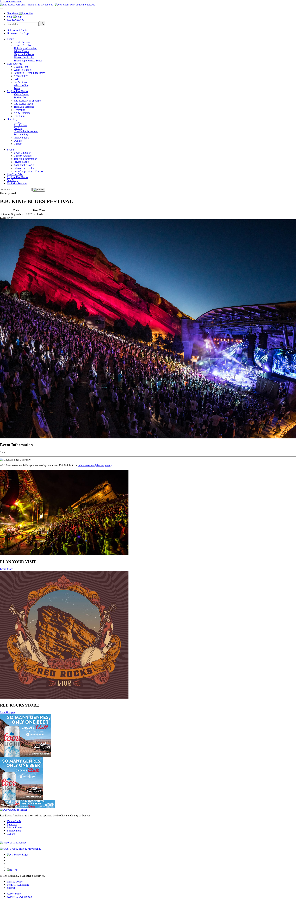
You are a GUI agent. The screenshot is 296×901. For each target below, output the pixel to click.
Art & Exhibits (22, 112)
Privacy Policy (15, 881)
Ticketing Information (25, 48)
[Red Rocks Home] (148, 4)
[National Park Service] (13, 842)
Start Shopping (8, 712)
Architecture (20, 125)
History (18, 122)
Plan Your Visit (15, 63)
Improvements (21, 137)
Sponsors (12, 824)
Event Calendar (22, 42)
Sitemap (11, 887)
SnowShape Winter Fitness (28, 171)
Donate (18, 140)
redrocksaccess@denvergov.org (95, 465)
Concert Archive (23, 45)
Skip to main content (11, 1)
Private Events (21, 51)
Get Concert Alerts (17, 30)
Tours (17, 88)
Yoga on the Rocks (24, 54)
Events (10, 38)
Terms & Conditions (18, 884)
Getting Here (21, 66)
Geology (18, 128)
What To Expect (22, 69)
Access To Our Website (19, 896)
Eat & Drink (20, 82)
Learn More (6, 569)
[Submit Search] (42, 23)
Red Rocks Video (23, 103)
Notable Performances (26, 131)
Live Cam (19, 116)
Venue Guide (14, 821)
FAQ (16, 79)
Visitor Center (21, 94)
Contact (18, 143)
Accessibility (21, 75)
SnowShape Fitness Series (28, 60)
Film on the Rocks (24, 57)
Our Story (12, 119)
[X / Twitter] (17, 854)
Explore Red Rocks (17, 91)
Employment (14, 830)
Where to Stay (21, 85)
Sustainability (21, 134)
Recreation (19, 109)
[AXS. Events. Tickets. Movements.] (20, 848)
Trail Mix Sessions (24, 106)
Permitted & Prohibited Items (29, 72)
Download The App (18, 33)
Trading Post (20, 97)
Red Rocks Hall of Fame (27, 100)
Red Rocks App (15, 19)
